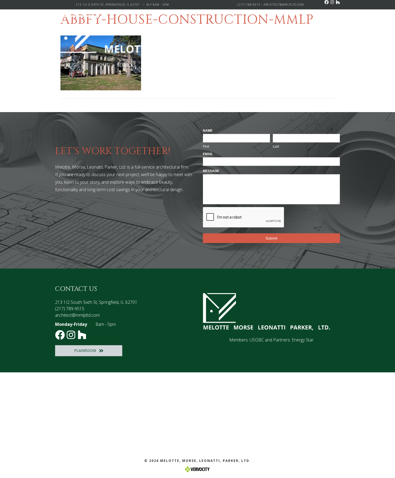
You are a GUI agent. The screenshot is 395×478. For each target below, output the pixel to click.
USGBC (257, 340)
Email (208, 154)
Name (208, 131)
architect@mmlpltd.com (284, 4)
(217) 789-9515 (248, 4)
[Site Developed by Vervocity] (197, 468)
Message (211, 171)
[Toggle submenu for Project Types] (182, 65)
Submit (271, 238)
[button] (326, 2)
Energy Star (303, 340)
